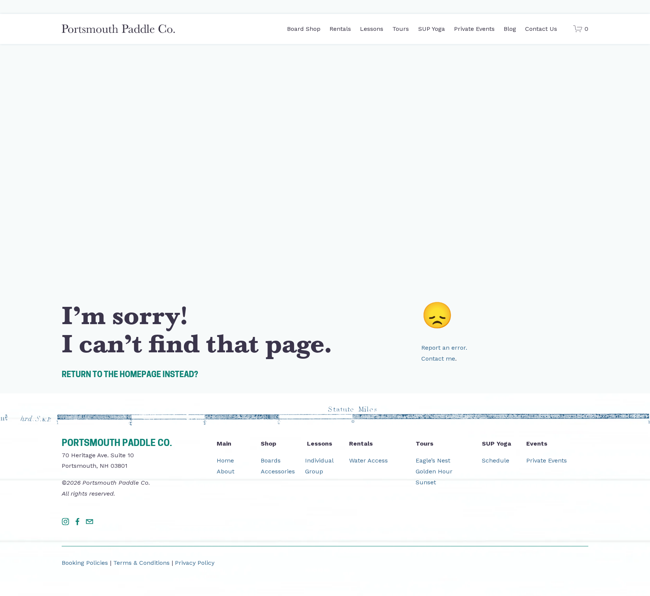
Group (314, 471)
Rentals (340, 28)
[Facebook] (77, 521)
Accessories (278, 471)
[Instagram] (65, 521)
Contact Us (541, 28)
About (225, 471)
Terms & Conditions (141, 562)
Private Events (474, 28)
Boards (271, 460)
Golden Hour (434, 471)
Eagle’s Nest (433, 460)
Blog (510, 28)
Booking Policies (85, 562)
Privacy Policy (194, 562)
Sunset (426, 482)
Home (225, 460)
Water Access (368, 460)
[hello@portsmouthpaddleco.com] (89, 521)
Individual (319, 460)
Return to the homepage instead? (130, 375)
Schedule (495, 460)
